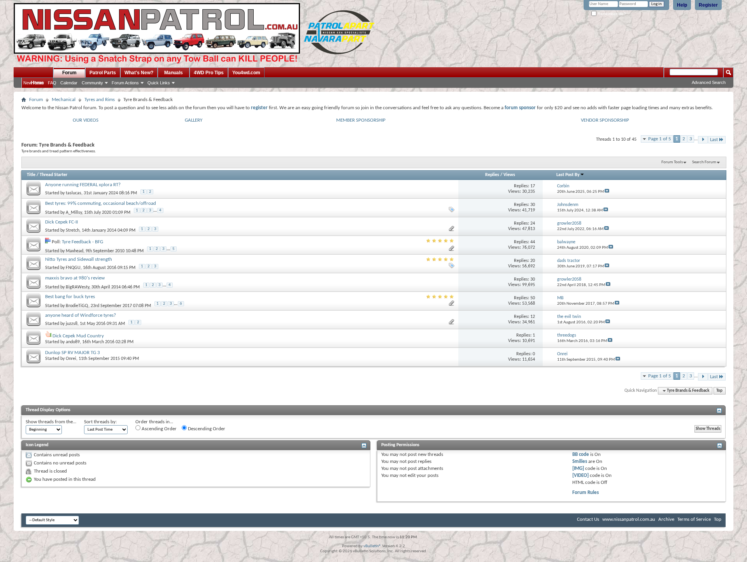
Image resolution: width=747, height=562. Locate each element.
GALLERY (193, 120)
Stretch (72, 230)
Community (92, 82)
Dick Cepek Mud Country (78, 336)
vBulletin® (372, 546)
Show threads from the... (51, 421)
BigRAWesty (77, 287)
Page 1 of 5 (659, 138)
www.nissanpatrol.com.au (628, 519)
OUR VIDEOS (85, 120)
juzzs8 (71, 323)
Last (714, 139)
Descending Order (206, 428)
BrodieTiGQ (77, 306)
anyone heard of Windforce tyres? (80, 315)
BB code (580, 454)
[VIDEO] (580, 475)
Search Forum (704, 162)
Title (31, 175)
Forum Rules (585, 492)
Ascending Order (158, 428)
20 (532, 260)
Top (719, 391)
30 (532, 204)
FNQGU (73, 267)
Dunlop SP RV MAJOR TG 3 (72, 352)
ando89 (73, 342)
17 (532, 186)
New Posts (33, 82)
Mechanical (63, 99)
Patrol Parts (102, 72)
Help (682, 5)
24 (532, 223)
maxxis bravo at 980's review (75, 278)
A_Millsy (74, 212)
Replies (492, 175)
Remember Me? (611, 14)
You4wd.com (246, 72)
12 (532, 316)
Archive (666, 519)
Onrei (71, 358)
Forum (69, 72)
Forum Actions (125, 82)
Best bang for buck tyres (70, 296)
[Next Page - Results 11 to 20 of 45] (703, 139)
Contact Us (588, 519)
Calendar (68, 82)
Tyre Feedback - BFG (82, 241)
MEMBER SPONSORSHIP (361, 120)
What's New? (138, 72)
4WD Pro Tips (209, 72)
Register (708, 5)
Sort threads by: (100, 421)
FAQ (52, 82)
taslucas (73, 193)
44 (532, 242)
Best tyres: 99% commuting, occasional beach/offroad (100, 203)
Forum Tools (672, 162)
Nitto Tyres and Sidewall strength (78, 259)
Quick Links (158, 82)
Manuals (173, 72)
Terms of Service (694, 519)
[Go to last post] (607, 192)
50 (532, 298)
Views (509, 175)
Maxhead (74, 251)
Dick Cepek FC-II (61, 222)
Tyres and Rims (99, 99)
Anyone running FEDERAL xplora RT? (83, 184)
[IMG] (578, 468)
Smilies (579, 461)
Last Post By (568, 175)
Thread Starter (53, 175)
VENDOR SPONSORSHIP (605, 120)
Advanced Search (709, 82)
